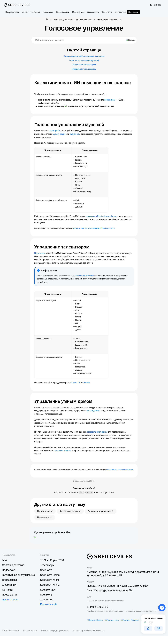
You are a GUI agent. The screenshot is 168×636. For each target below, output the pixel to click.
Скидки (25, 12)
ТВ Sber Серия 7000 (52, 560)
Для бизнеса (120, 12)
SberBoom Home (50, 574)
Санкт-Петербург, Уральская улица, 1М (109, 590)
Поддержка (133, 12)
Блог (4, 560)
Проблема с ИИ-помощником (119, 469)
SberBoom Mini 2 (49, 584)
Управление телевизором (84, 65)
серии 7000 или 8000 (84, 275)
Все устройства (12, 12)
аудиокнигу (75, 134)
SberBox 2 (46, 594)
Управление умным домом (84, 69)
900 (89, 596)
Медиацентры (78, 12)
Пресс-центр (9, 594)
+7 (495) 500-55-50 (97, 606)
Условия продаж (30, 630)
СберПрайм (54, 131)
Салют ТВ (75, 383)
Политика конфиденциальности (55, 630)
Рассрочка (35, 12)
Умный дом (107, 12)
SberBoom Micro (49, 579)
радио (63, 134)
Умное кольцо (93, 12)
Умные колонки (62, 12)
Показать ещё (10, 599)
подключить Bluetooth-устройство (101, 216)
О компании (9, 584)
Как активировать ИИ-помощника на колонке (84, 56)
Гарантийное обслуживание (18, 574)
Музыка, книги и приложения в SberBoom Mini (94, 228)
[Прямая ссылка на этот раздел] (37, 87)
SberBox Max (47, 589)
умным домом (93, 411)
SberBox (86, 383)
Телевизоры (48, 12)
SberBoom (46, 570)
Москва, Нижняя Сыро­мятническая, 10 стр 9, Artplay (117, 585)
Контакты (7, 589)
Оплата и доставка (13, 565)
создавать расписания (97, 432)
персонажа (109, 100)
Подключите (40, 253)
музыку (56, 134)
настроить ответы (62, 451)
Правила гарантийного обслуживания (88, 630)
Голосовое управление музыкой (84, 60)
